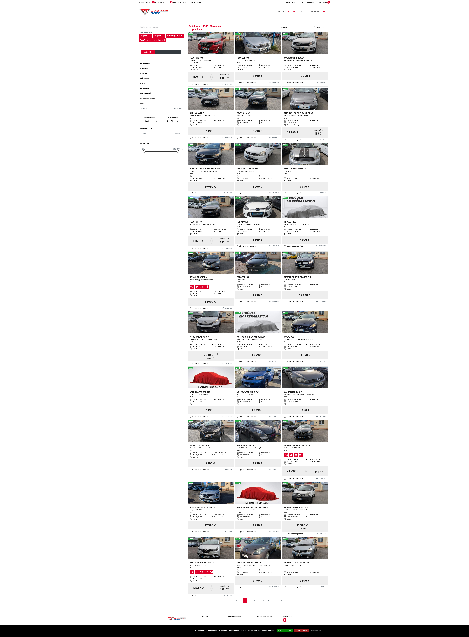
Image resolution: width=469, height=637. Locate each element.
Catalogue (292, 12)
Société (304, 12)
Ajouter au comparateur (200, 84)
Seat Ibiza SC (159, 40)
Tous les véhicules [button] (147, 52)
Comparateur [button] (318, 12)
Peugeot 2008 (145, 36)
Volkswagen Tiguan (174, 36)
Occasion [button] (174, 52)
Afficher (317, 27)
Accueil (281, 12)
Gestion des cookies (264, 616)
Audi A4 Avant (145, 40)
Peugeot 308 (159, 36)
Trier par (283, 27)
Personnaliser (316, 631)
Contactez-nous (144, 2)
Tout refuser (302, 631)
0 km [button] (161, 52)
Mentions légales (234, 616)
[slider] (144, 111)
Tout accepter (285, 631)
